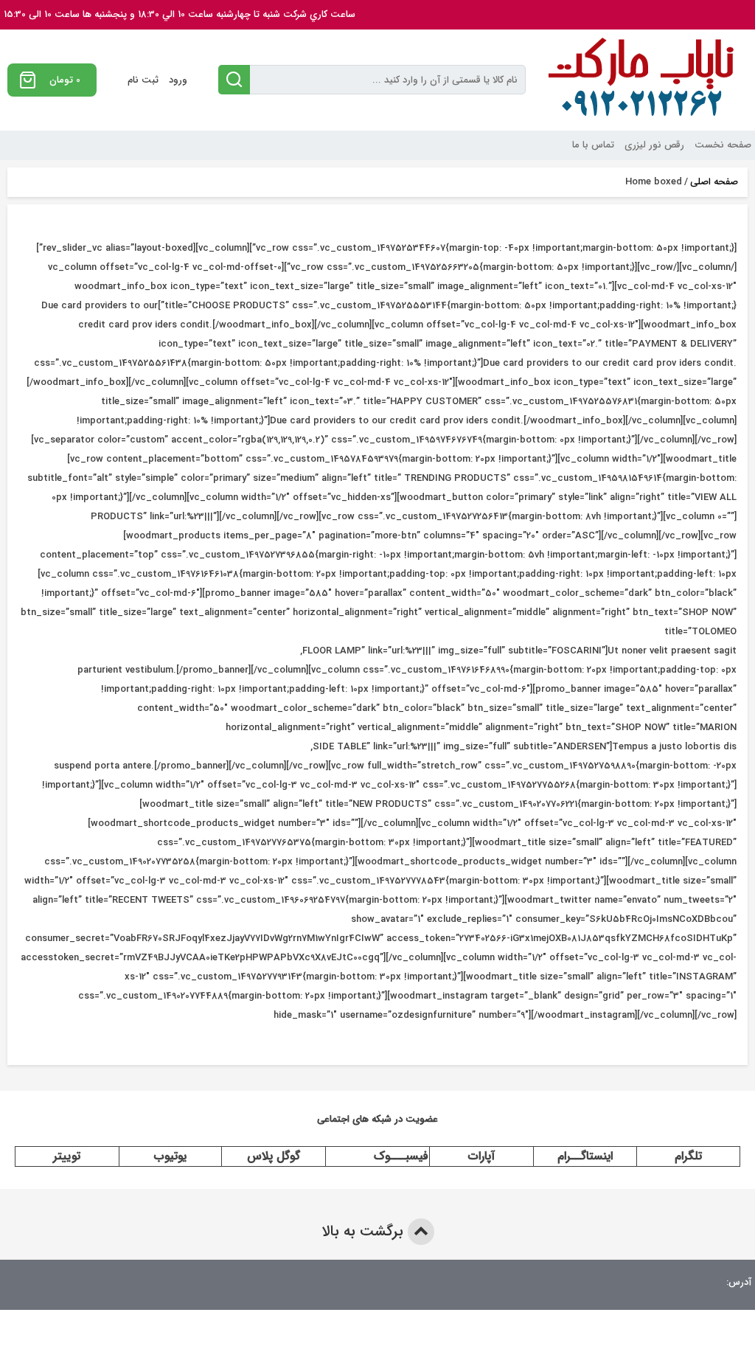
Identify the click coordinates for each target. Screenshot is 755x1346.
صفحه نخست (723, 145)
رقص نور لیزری (654, 145)
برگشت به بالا (364, 1231)
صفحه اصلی (714, 182)
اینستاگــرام (585, 1156)
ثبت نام (143, 80)
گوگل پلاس (273, 1156)
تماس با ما (593, 145)
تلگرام (688, 1156)
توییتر (66, 1156)
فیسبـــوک (401, 1156)
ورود (178, 80)
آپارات (481, 1156)
